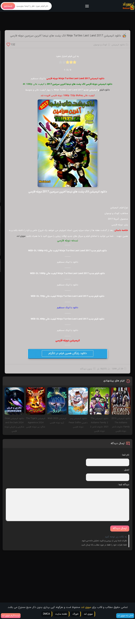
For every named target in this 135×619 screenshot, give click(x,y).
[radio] (74, 63)
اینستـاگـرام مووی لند (11, 615)
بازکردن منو (87, 6)
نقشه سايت (61, 614)
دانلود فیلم (105, 90)
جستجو (8, 6)
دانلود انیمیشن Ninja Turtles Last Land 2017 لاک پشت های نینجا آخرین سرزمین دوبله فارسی (65, 36)
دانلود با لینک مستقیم (67, 307)
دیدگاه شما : (123, 484)
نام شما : (125, 455)
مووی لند (86, 607)
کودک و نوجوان (100, 44)
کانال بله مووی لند (125, 615)
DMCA (46, 614)
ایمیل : (126, 470)
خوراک (75, 614)
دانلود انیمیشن (118, 44)
